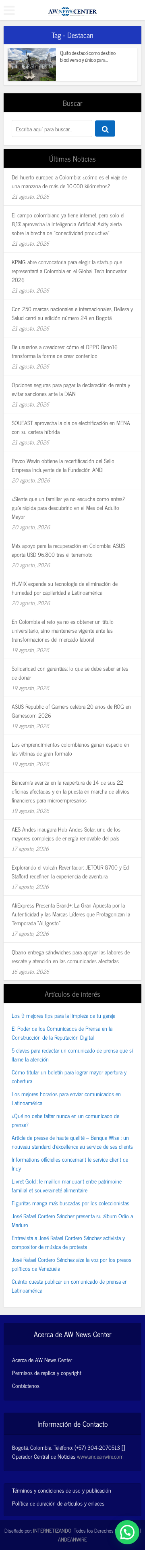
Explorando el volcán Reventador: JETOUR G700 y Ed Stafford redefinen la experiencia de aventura (70, 871)
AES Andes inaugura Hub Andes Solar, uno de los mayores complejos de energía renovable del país (66, 833)
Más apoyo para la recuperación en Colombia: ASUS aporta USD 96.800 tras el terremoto (68, 550)
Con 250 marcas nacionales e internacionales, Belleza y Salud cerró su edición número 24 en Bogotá (72, 313)
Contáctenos (25, 1385)
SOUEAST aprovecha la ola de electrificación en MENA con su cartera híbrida (71, 427)
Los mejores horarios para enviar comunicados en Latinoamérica (66, 1098)
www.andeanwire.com (100, 1456)
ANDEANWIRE (72, 1539)
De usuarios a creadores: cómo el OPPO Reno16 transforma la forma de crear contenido (65, 351)
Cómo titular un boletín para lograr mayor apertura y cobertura (69, 1076)
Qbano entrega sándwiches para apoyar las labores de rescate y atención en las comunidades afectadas (71, 956)
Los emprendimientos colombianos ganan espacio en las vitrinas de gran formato (70, 748)
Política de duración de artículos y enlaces (58, 1503)
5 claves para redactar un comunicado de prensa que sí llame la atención (72, 1054)
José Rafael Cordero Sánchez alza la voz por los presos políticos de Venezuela (71, 1264)
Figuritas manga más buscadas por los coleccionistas (70, 1202)
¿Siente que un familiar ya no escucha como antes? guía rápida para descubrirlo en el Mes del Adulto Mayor (68, 507)
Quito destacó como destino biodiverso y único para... (88, 56)
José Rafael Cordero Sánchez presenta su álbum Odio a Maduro (72, 1220)
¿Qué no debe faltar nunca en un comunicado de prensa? (65, 1120)
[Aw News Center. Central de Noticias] (72, 9)
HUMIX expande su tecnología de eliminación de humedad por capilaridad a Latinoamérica (65, 588)
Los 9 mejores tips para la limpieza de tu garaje (63, 1015)
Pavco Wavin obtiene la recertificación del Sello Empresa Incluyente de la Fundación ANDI (63, 465)
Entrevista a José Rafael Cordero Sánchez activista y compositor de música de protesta (68, 1242)
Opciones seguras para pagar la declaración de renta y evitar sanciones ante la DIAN (71, 389)
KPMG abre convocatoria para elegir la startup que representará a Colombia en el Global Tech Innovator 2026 (69, 270)
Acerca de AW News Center (42, 1359)
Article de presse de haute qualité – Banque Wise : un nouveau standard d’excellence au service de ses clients (72, 1142)
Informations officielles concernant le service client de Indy (70, 1163)
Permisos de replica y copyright (46, 1372)
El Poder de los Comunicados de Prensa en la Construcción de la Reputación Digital (62, 1033)
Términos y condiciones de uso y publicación (61, 1490)
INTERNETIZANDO (52, 1530)
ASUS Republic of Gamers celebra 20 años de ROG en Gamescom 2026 (71, 710)
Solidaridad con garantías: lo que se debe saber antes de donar (70, 672)
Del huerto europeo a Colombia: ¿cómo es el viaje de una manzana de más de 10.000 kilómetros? (69, 181)
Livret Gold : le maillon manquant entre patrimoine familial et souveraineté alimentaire (67, 1185)
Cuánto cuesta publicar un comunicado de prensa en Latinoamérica (70, 1285)
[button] (127, 1532)
